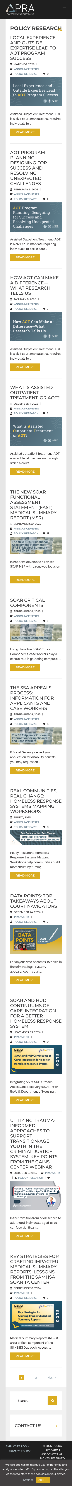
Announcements (26, 69)
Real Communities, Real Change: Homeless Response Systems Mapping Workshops (36, 801)
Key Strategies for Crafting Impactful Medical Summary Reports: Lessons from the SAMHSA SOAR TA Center (35, 1269)
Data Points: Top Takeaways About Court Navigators (33, 901)
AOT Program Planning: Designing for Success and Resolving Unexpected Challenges (28, 168)
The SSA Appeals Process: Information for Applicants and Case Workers (32, 698)
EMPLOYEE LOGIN (18, 1446)
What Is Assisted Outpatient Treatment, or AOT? (35, 392)
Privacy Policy (19, 1451)
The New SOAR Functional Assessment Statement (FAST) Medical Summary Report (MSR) (33, 504)
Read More (25, 132)
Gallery (40, 82)
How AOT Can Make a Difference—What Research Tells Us (34, 285)
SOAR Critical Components (27, 602)
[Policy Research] (36, 91)
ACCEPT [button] (43, 1480)
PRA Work (21, 917)
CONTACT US (28, 1425)
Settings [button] (28, 1480)
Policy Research (26, 74)
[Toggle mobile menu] (64, 9)
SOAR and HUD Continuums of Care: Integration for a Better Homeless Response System (36, 1013)
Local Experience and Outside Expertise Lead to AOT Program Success (33, 48)
